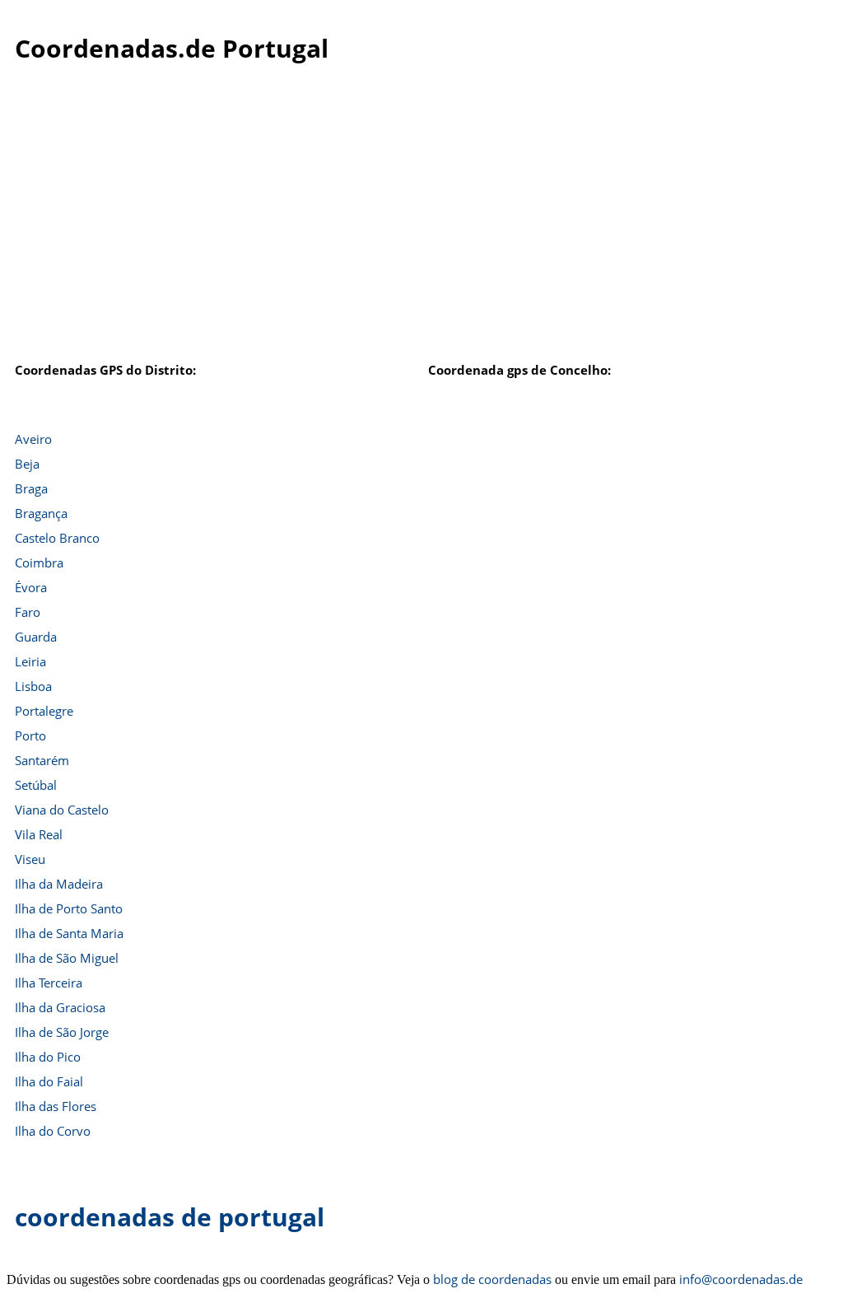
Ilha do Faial (49, 1081)
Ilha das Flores (55, 1106)
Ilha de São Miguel (67, 958)
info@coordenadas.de (741, 1279)
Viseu (30, 859)
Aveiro (33, 439)
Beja (27, 463)
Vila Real (39, 834)
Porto (30, 735)
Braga (31, 488)
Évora (31, 587)
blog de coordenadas (492, 1279)
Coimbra (39, 562)
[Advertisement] (421, 229)
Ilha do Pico (48, 1056)
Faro (27, 612)
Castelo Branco (57, 538)
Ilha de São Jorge (62, 1032)
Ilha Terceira (48, 982)
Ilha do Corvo (53, 1131)
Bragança (41, 513)
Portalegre (44, 711)
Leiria (30, 661)
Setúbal (36, 785)
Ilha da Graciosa (60, 1007)
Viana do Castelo (62, 809)
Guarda (36, 636)
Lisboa (33, 686)
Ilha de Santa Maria (69, 933)
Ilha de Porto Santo (69, 908)
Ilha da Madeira (59, 883)
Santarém (42, 760)
